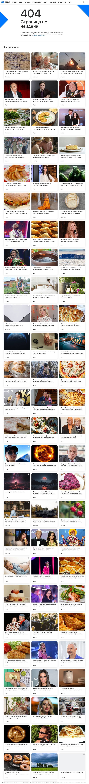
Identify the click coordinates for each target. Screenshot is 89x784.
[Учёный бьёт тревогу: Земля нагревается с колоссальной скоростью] (17, 346)
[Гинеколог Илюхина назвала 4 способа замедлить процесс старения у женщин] (17, 514)
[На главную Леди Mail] (7, 2)
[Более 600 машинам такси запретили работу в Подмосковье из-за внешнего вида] (72, 346)
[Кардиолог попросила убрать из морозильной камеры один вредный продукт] (17, 542)
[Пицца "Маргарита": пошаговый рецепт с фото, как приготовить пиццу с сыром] (72, 402)
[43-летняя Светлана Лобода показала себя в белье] (44, 710)
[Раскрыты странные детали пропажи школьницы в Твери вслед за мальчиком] (44, 374)
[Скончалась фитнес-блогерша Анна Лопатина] (17, 458)
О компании (10, 782)
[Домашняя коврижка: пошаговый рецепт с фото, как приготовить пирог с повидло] (72, 738)
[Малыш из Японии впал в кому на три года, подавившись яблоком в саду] (17, 682)
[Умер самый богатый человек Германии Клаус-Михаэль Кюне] (72, 458)
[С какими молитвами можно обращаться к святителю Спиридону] (72, 542)
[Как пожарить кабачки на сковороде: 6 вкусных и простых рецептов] (44, 122)
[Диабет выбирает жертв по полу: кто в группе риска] (44, 346)
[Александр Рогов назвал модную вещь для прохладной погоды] (72, 654)
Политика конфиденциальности (54, 782)
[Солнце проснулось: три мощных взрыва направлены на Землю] (17, 738)
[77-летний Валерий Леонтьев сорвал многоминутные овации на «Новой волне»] (17, 262)
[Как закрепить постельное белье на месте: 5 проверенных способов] (44, 290)
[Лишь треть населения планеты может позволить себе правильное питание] (72, 598)
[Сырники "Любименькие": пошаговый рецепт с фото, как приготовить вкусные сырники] (17, 178)
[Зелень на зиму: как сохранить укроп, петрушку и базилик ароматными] (17, 122)
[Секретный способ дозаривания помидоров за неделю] (17, 710)
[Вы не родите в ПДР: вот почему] (17, 570)
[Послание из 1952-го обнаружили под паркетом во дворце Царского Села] (17, 65)
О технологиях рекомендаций (37, 782)
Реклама (16, 782)
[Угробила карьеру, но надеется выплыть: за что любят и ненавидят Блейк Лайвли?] (44, 206)
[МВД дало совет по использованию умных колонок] (72, 682)
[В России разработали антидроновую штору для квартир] (17, 318)
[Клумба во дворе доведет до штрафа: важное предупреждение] (72, 290)
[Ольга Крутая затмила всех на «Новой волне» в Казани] (44, 542)
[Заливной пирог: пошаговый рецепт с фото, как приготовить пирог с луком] (17, 206)
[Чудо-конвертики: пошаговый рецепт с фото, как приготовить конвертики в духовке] (44, 234)
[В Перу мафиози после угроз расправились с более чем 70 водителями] (72, 710)
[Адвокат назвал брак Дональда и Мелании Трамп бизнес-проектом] (44, 402)
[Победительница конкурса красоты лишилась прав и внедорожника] (72, 234)
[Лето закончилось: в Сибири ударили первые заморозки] (44, 626)
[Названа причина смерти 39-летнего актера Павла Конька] (44, 93)
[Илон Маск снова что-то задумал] (72, 766)
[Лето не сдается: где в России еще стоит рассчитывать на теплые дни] (44, 766)
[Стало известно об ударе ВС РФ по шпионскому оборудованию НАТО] (72, 65)
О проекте (26, 782)
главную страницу (39, 36)
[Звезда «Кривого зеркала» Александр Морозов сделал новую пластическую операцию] (72, 93)
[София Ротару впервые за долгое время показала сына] (44, 598)
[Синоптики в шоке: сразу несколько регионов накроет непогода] (17, 150)
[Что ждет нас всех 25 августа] (17, 486)
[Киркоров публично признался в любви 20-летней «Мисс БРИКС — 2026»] (17, 234)
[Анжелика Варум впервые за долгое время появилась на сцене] (44, 570)
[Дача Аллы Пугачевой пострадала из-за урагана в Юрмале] (44, 654)
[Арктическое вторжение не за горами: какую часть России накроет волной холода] (72, 262)
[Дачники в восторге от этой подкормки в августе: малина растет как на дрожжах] (72, 514)
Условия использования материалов (73, 782)
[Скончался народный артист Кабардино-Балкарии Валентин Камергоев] (17, 626)
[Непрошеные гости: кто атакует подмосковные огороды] (44, 150)
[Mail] (2, 2)
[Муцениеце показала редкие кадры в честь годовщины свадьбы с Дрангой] (44, 682)
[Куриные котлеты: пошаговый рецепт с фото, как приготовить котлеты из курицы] (17, 654)
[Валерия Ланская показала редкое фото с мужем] (44, 178)
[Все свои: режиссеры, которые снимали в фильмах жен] (72, 430)
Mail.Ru (3, 782)
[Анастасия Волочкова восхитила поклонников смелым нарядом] (44, 318)
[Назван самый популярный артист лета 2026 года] (17, 402)
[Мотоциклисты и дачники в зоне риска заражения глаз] (17, 290)
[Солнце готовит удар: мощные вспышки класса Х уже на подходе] (44, 458)
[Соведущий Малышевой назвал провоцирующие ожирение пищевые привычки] (72, 206)
